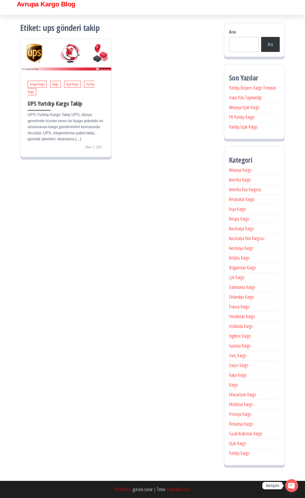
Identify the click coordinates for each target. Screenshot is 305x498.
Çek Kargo (236, 277)
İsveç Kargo (237, 355)
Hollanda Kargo (241, 326)
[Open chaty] (291, 485)
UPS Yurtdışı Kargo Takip (55, 103)
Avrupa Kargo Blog (46, 4)
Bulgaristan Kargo (242, 267)
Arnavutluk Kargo (241, 199)
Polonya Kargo (240, 414)
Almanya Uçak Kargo (244, 107)
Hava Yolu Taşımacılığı (245, 97)
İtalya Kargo (238, 375)
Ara (232, 32)
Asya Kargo (237, 209)
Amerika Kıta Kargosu (245, 189)
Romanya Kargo (241, 424)
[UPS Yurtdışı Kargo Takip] (65, 54)
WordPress (123, 489)
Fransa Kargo (239, 306)
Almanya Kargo (240, 170)
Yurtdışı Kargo (239, 453)
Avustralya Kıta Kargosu (246, 238)
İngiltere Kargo (240, 336)
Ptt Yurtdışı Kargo (241, 117)
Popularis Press (178, 489)
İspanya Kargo (240, 345)
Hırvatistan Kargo (242, 316)
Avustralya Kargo (241, 228)
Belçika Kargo (239, 258)
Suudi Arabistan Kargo (245, 433)
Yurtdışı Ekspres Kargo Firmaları (252, 88)
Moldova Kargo (241, 404)
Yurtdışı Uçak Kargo (243, 127)
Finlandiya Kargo (241, 297)
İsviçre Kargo (238, 365)
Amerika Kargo (240, 179)
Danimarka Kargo (242, 287)
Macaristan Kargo (242, 394)
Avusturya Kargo (241, 248)
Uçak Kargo (72, 84)
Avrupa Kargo (37, 84)
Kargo (55, 84)
